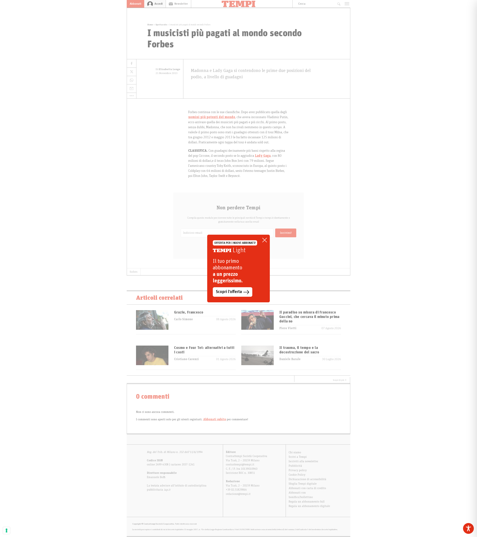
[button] (131, 95)
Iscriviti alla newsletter (303, 461)
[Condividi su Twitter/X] (131, 72)
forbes (134, 271)
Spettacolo (161, 24)
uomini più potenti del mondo (211, 117)
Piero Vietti (287, 328)
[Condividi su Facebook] (131, 63)
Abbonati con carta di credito (307, 488)
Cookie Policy (297, 474)
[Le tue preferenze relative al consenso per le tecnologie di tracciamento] (6, 530)
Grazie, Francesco (188, 312)
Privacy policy (298, 470)
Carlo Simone (183, 319)
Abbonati (135, 3)
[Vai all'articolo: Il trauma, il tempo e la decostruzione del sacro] (257, 358)
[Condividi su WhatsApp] (131, 80)
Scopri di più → (339, 380)
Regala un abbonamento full (307, 501)
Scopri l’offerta (229, 292)
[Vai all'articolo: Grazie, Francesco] (152, 322)
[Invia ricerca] (338, 4)
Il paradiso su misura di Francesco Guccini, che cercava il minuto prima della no (309, 317)
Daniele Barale (290, 359)
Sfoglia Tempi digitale (303, 483)
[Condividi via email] (131, 88)
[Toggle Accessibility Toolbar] (468, 528)
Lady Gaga (263, 156)
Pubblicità (295, 465)
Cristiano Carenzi (186, 359)
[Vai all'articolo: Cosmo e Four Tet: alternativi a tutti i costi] (152, 358)
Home (150, 24)
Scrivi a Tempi (298, 456)
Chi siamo (295, 452)
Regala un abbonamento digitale (309, 506)
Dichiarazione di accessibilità (307, 479)
